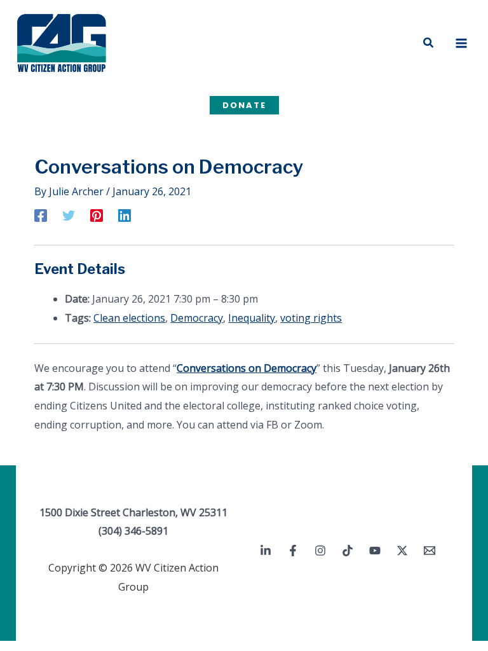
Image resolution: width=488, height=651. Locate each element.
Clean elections (129, 318)
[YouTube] (375, 550)
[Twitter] (68, 214)
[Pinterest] (96, 214)
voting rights (311, 318)
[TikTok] (347, 550)
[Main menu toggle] (461, 43)
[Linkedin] (124, 214)
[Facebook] (40, 214)
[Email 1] (429, 550)
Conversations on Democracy (246, 368)
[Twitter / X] (402, 550)
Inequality (251, 318)
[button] (429, 43)
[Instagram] (320, 550)
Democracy (196, 318)
